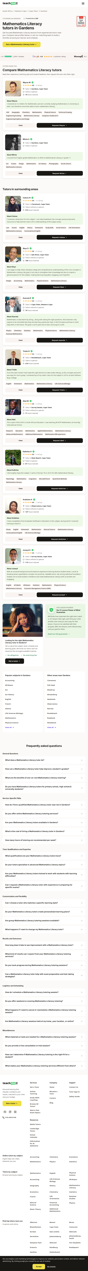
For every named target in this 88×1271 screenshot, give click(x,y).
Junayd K (27, 550)
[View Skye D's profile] (13, 254)
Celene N (26, 198)
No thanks (51, 1266)
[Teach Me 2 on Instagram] (15, 1112)
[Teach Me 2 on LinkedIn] (10, 1112)
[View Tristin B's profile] (13, 357)
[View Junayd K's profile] (13, 556)
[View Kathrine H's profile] (13, 458)
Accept (39, 1266)
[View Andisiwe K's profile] (13, 505)
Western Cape (21, 11)
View (21, 125)
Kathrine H (27, 451)
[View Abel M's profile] (13, 407)
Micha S (26, 139)
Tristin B (26, 351)
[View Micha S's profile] (13, 142)
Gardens (43, 11)
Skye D (26, 248)
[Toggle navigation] (83, 3)
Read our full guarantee (57, 634)
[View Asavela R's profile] (13, 304)
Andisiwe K (27, 499)
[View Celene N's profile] (13, 204)
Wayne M (27, 82)
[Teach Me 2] (10, 3)
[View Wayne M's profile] (13, 88)
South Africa (8, 11)
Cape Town (33, 11)
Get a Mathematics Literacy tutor (20, 44)
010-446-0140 (10, 1117)
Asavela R (27, 298)
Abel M (26, 401)
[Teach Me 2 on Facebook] (5, 1112)
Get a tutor (13, 661)
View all (9, 727)
